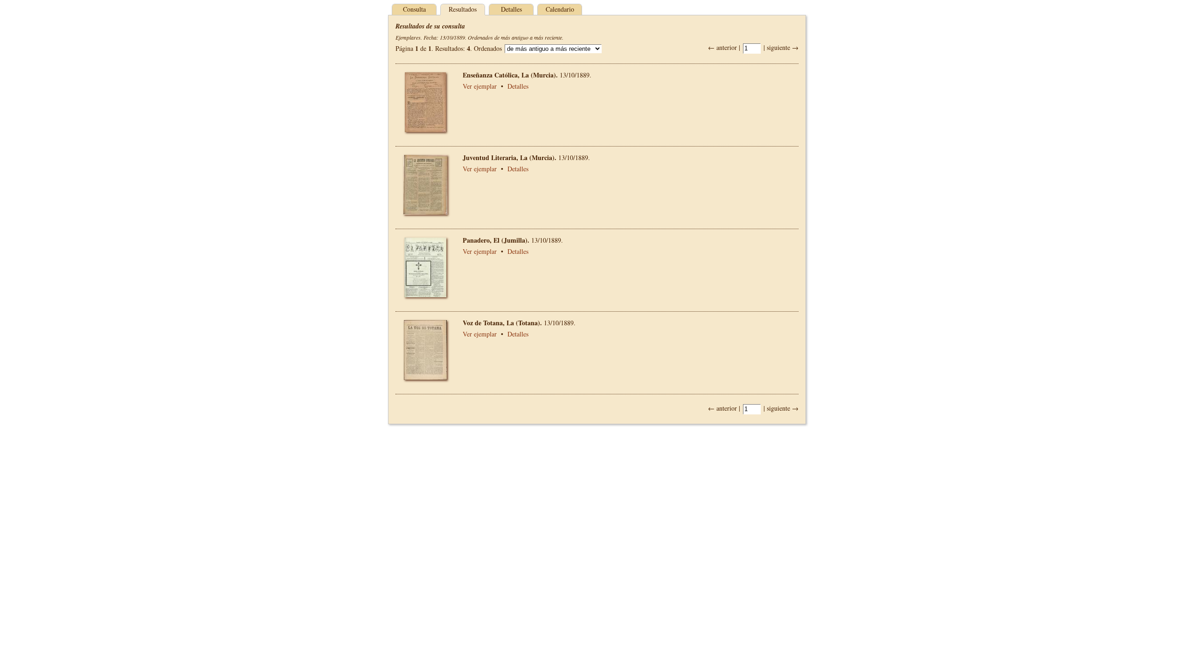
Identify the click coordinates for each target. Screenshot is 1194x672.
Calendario (560, 9)
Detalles (511, 9)
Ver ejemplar (480, 86)
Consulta (414, 9)
